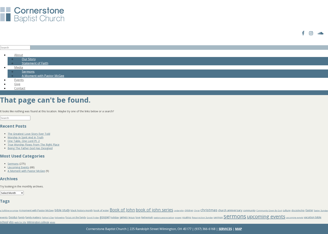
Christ (197, 210)
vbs (11, 222)
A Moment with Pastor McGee (43, 76)
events (4, 217)
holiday (114, 217)
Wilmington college (38, 222)
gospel (105, 217)
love (138, 217)
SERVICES (225, 229)
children (188, 210)
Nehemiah (147, 217)
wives (52, 222)
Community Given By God (269, 210)
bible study (62, 210)
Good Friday (93, 217)
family (21, 217)
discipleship (298, 210)
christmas (208, 209)
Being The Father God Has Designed (30, 148)
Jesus (132, 217)
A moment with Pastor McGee (36, 210)
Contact (19, 88)
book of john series (154, 209)
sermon (218, 217)
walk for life (20, 222)
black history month (82, 210)
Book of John (122, 209)
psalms (186, 217)
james (124, 217)
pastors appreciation (164, 217)
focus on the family (75, 217)
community (249, 210)
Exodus (13, 217)
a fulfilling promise (9, 210)
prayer (178, 217)
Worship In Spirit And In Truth (25, 137)
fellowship (60, 217)
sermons (235, 216)
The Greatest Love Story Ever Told (29, 134)
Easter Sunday (321, 210)
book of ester (101, 210)
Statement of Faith (35, 63)
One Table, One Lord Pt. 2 (24, 141)
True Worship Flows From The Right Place (33, 144)
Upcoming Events (18, 167)
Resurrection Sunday (202, 217)
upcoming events (266, 216)
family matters (33, 217)
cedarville (179, 210)
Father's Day (48, 217)
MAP (238, 229)
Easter (309, 210)
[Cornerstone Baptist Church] (32, 23)
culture (287, 210)
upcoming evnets (294, 217)
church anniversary (230, 210)
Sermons (13, 163)
